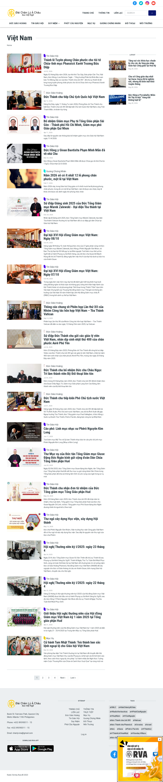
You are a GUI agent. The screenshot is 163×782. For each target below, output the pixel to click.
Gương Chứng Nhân (110, 23)
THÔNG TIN (103, 13)
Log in (83, 734)
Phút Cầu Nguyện (73, 23)
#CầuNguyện (129, 716)
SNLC (113, 707)
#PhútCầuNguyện (138, 712)
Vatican (137, 720)
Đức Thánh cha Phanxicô (121, 725)
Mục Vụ (91, 23)
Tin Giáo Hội (37, 23)
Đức (113, 729)
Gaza (121, 729)
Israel (149, 725)
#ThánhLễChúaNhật (119, 733)
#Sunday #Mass (139, 733)
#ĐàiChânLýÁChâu (127, 707)
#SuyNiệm (115, 716)
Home (9, 45)
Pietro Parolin (133, 729)
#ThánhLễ (147, 729)
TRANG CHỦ (88, 13)
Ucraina (139, 725)
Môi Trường (146, 23)
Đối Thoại (130, 23)
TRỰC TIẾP (88, 712)
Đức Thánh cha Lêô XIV (121, 720)
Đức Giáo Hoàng (17, 23)
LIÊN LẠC (118, 13)
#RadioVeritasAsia (119, 712)
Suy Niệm (52, 23)
